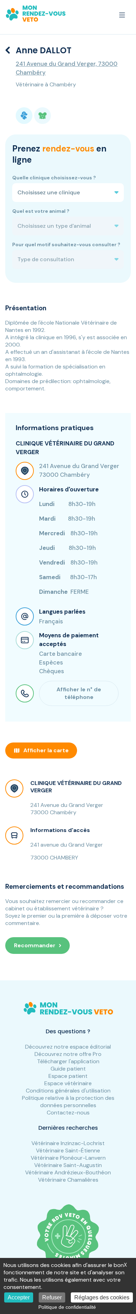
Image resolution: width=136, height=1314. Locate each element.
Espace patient (68, 1076)
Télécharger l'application (68, 1061)
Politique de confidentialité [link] (67, 1307)
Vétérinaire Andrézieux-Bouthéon (68, 1172)
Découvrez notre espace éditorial (68, 1046)
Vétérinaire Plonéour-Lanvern (68, 1157)
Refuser (52, 1297)
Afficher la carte (46, 750)
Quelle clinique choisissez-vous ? (54, 177)
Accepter (19, 1297)
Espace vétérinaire (68, 1083)
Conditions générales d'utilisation (68, 1090)
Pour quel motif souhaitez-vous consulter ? (66, 244)
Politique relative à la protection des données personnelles (68, 1101)
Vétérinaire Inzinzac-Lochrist (68, 1143)
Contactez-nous (68, 1112)
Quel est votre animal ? (40, 211)
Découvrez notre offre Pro (68, 1054)
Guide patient (68, 1068)
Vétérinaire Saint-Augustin (68, 1165)
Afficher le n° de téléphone (78, 693)
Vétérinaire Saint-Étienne (68, 1150)
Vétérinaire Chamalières (68, 1179)
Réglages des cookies (101, 1297)
